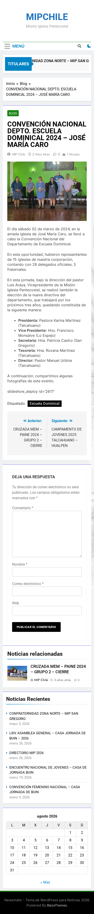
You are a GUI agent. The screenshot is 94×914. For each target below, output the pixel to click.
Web (15, 603)
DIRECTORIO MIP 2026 (26, 753)
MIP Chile (18, 154)
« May (45, 882)
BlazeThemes (57, 905)
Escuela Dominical (45, 403)
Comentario (22, 508)
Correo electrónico (28, 584)
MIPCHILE (47, 17)
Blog (13, 113)
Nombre (19, 564)
